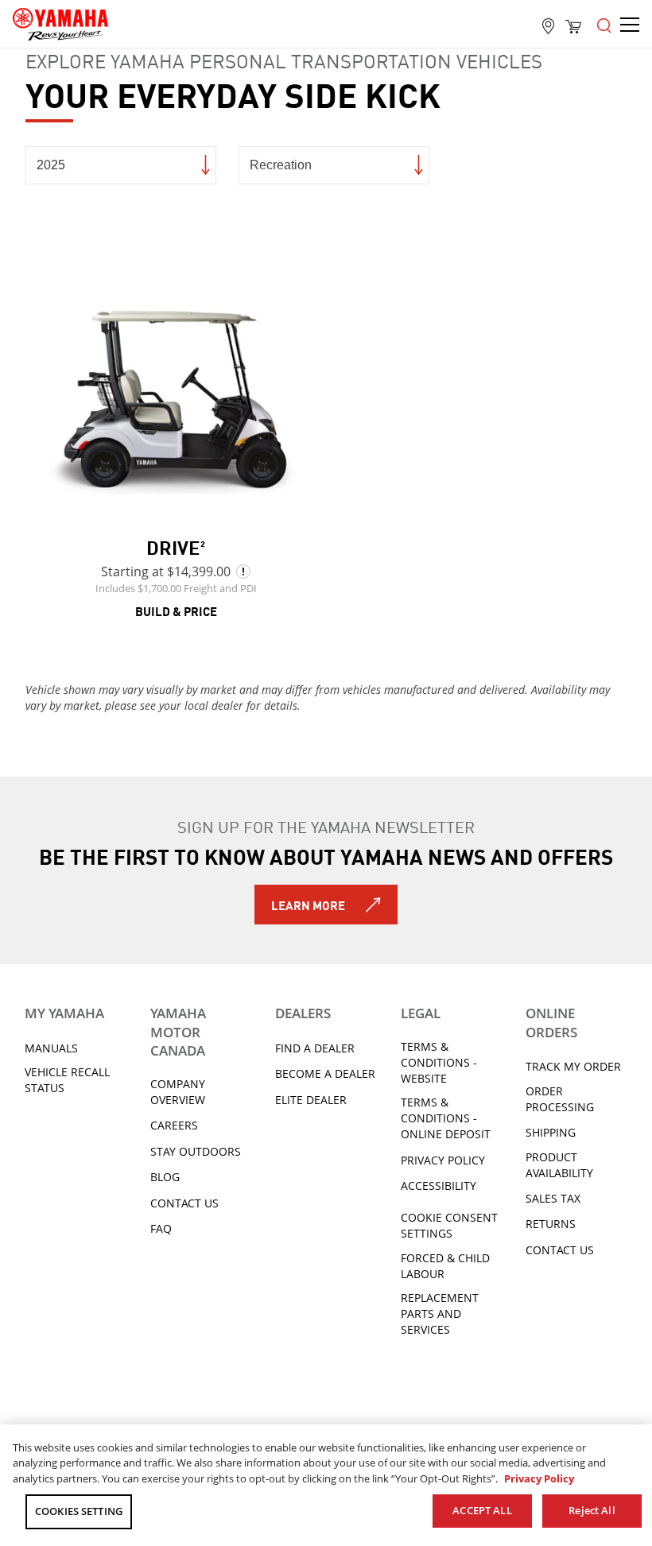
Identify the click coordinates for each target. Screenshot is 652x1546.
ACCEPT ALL (481, 1510)
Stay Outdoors (195, 1151)
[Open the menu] (604, 24)
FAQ (161, 1228)
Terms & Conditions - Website (439, 1062)
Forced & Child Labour (445, 1265)
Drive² (175, 546)
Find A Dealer (315, 1048)
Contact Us (184, 1203)
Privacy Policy (443, 1160)
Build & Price (176, 610)
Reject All (592, 1510)
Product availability (559, 1164)
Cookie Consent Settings (449, 1225)
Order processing (560, 1098)
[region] (326, 1485)
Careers (174, 1125)
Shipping (551, 1132)
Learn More (308, 904)
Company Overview (177, 1091)
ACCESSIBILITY (438, 1185)
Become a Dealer (325, 1073)
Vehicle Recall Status (67, 1079)
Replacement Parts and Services (440, 1313)
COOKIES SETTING (78, 1511)
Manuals (51, 1048)
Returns (551, 1223)
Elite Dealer (311, 1099)
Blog (165, 1176)
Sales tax (553, 1198)
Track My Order (573, 1066)
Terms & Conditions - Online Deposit (446, 1118)
